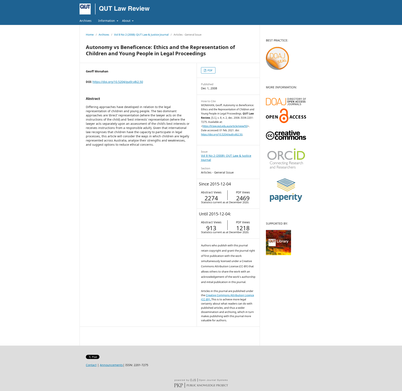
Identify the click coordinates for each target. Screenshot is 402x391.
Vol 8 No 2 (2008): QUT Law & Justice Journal (141, 34)
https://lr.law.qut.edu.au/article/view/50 (224, 126)
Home (90, 34)
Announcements (111, 365)
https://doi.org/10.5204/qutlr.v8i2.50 (118, 82)
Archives (85, 21)
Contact (91, 365)
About (126, 21)
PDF (210, 70)
